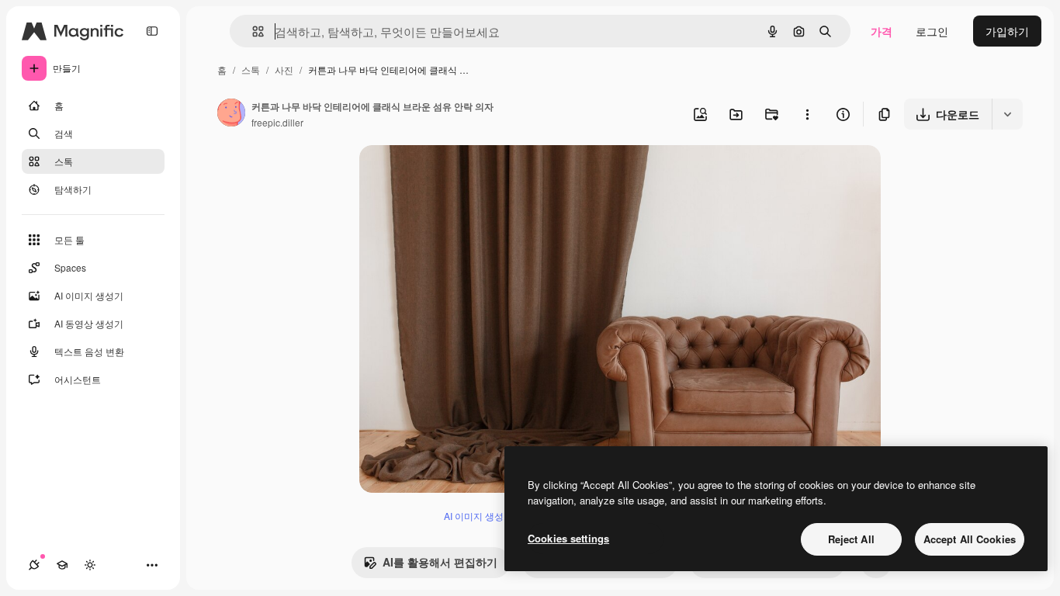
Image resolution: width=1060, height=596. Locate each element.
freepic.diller (277, 122)
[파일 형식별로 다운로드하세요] (1007, 114)
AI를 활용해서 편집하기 (440, 562)
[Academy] (62, 565)
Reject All (851, 539)
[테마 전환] (90, 565)
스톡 (250, 69)
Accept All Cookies (969, 539)
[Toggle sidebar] (152, 31)
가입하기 (1007, 31)
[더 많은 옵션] (807, 114)
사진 (284, 69)
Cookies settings (568, 538)
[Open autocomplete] (251, 31)
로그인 (932, 31)
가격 (881, 31)
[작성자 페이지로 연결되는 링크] (231, 114)
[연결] (34, 565)
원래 (448, 175)
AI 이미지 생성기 (478, 515)
